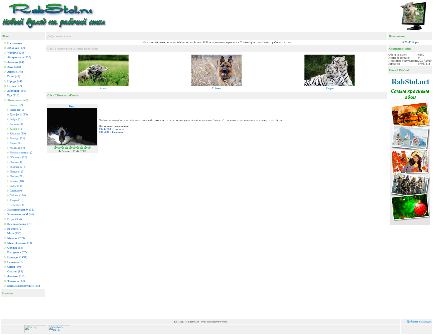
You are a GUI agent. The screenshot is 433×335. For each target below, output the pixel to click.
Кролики (17, 133)
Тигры (16, 200)
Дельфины (18, 114)
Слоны (15, 190)
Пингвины (17, 166)
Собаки (17, 195)
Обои (50, 95)
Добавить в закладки (419, 321)
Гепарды (17, 109)
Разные (16, 181)
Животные (63, 95)
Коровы (16, 124)
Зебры (15, 119)
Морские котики (21, 152)
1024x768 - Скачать (111, 128)
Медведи (17, 147)
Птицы (16, 176)
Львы (15, 143)
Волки (16, 105)
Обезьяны (18, 157)
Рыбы (15, 186)
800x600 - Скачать (111, 131)
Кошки (103, 88)
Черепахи (17, 205)
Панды (15, 162)
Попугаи (17, 171)
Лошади (17, 138)
